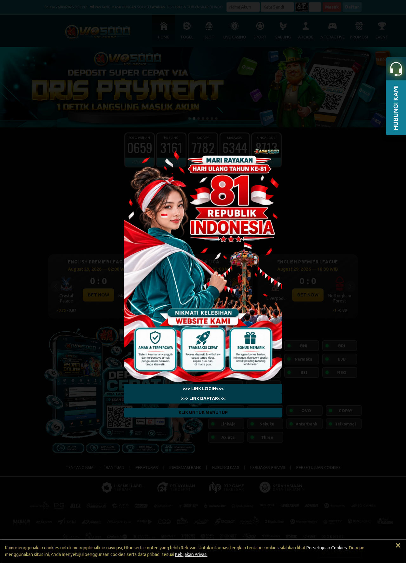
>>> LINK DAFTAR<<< (203, 398)
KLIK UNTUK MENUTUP (203, 412)
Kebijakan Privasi (191, 554)
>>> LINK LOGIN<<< (203, 388)
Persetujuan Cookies (326, 547)
